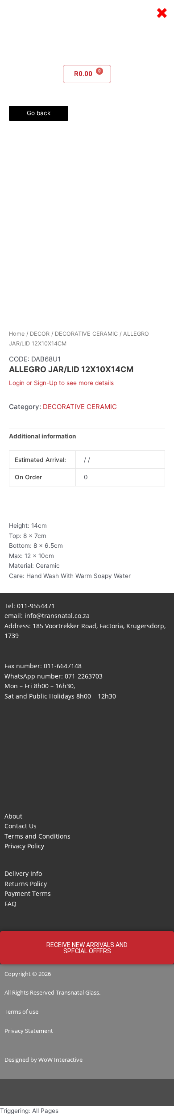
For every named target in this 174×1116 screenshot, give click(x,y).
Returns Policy (25, 883)
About (13, 816)
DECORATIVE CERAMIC (86, 333)
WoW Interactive (60, 1060)
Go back (38, 112)
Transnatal (70, 992)
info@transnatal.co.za (57, 615)
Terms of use (21, 1012)
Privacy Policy (24, 846)
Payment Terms (27, 893)
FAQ (10, 903)
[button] (87, 52)
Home (17, 333)
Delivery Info (23, 873)
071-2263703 (84, 676)
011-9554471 (36, 606)
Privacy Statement (28, 1031)
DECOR (40, 333)
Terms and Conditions (37, 836)
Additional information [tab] (42, 436)
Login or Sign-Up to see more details (61, 382)
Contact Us (20, 826)
